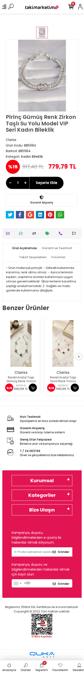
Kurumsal (42, 480)
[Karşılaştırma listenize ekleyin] (35, 233)
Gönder (63, 552)
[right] (79, 357)
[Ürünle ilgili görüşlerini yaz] (22, 233)
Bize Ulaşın (42, 510)
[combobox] (17, 583)
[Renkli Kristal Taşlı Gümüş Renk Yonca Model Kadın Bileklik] (21, 343)
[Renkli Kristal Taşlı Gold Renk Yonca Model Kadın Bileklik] (63, 343)
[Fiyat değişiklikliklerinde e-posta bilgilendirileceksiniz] (48, 233)
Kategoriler (42, 495)
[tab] (24, 248)
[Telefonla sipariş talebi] (62, 233)
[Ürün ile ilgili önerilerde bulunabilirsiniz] (75, 233)
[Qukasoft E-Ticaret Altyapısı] (42, 655)
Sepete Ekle (46, 182)
